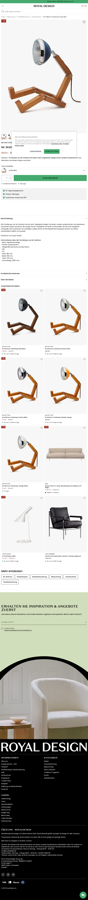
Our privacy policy (57, 144)
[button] (83, 6)
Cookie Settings (35, 151)
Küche (46, 775)
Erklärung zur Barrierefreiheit (11, 786)
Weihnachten (6, 821)
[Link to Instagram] (8, 874)
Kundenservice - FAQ (9, 764)
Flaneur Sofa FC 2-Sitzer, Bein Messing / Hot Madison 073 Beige (63, 486)
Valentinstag (6, 798)
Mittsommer (5, 810)
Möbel (46, 761)
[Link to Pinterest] (13, 874)
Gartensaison (6, 807)
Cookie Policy (6, 781)
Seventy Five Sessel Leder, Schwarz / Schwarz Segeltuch (63, 556)
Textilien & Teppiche (51, 772)
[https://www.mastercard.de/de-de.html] (9, 882)
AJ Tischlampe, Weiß (9, 556)
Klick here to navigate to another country (16, 841)
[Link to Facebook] (3, 874)
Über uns (4, 761)
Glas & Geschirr (49, 769)
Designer (4, 783)
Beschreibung (7, 218)
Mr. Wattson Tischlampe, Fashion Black (14, 417)
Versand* (4, 767)
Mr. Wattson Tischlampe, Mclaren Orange (58, 417)
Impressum (5, 778)
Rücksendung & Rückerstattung (13, 769)
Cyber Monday (6, 818)
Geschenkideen (7, 804)
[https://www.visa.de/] (4, 882)
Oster (3, 801)
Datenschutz (6, 775)
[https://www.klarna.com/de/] (16, 882)
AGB (2, 772)
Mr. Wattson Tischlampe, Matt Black (13, 349)
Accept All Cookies (51, 151)
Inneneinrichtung (50, 764)
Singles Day (5, 812)
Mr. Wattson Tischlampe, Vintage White (15, 486)
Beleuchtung (48, 767)
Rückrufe (4, 789)
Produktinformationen (10, 273)
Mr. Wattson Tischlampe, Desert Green (57, 349)
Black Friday (5, 815)
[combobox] (44, 170)
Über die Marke (7, 279)
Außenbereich (49, 778)
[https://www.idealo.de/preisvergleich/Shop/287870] (23, 882)
